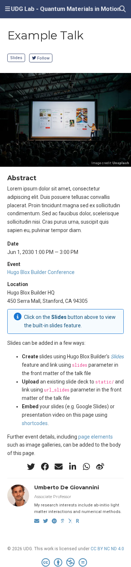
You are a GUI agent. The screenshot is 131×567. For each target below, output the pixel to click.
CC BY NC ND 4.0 (107, 548)
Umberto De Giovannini (66, 487)
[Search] (122, 9)
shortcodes (35, 423)
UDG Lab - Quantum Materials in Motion (65, 8)
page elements (95, 437)
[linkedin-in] (72, 466)
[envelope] (58, 466)
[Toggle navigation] (7, 9)
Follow (43, 58)
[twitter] (30, 466)
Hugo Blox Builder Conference (41, 272)
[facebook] (44, 466)
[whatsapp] (86, 466)
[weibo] (100, 466)
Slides (16, 57)
